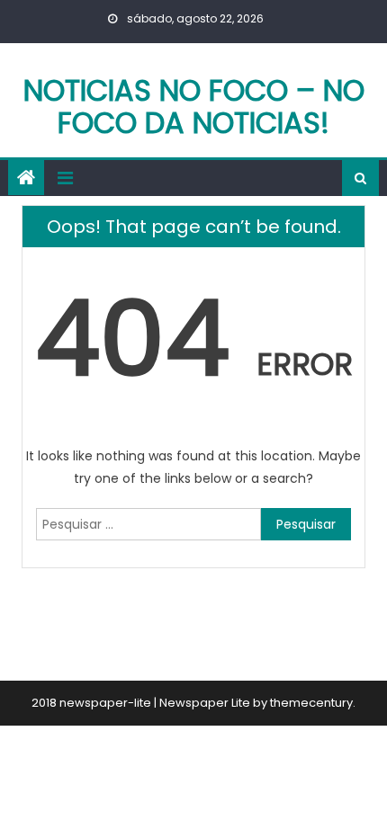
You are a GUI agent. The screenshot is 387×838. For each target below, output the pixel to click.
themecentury (311, 702)
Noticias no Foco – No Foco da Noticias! (193, 106)
